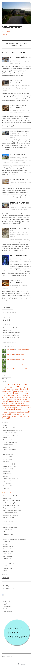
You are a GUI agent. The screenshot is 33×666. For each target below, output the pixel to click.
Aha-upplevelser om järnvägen (11, 332)
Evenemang (16, 259)
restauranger (12, 408)
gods (12, 395)
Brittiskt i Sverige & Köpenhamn (17, 61)
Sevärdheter (16, 162)
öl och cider (7, 418)
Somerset (24, 410)
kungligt (15, 399)
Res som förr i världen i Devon (11, 327)
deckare (9, 391)
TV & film (24, 88)
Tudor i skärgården (18, 154)
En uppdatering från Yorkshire (11, 507)
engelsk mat (8, 393)
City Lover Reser (7, 558)
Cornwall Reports (7, 529)
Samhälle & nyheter (8, 466)
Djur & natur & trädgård (21, 160)
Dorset (19, 391)
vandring (20, 414)
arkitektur (15, 384)
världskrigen (6, 416)
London (16, 234)
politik (4, 407)
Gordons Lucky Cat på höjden (11, 335)
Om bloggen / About (7, 31)
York (18, 416)
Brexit (16, 387)
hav (20, 395)
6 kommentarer (17, 63)
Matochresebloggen (8, 551)
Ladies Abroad (7, 553)
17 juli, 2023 (13, 133)
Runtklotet (5, 570)
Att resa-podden (7, 549)
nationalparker (15, 403)
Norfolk (22, 403)
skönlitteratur (10, 409)
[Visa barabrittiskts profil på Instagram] (7, 320)
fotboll (4, 395)
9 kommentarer (5, 288)
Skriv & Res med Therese (10, 527)
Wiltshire (13, 416)
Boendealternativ (13, 159)
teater (13, 412)
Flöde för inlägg (7, 606)
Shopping (5, 471)
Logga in (5, 604)
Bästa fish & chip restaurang (10, 515)
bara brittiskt (11, 27)
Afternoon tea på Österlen (20, 57)
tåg (8, 414)
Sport (4, 476)
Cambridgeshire (11, 389)
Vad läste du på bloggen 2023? (16, 82)
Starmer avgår (7, 330)
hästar (20, 397)
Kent (3, 399)
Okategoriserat (7, 459)
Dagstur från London (8, 432)
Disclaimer (4, 34)
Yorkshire (25, 416)
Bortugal (5, 544)
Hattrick (5, 536)
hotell (16, 397)
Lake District (20, 399)
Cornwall (23, 389)
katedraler (28, 397)
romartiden (25, 407)
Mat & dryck (27, 61)
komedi (7, 399)
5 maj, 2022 (13, 232)
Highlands (24, 395)
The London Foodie (8, 534)
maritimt (21, 401)
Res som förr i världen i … (23, 349)
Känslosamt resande (8, 517)
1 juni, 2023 (13, 157)
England (26, 87)
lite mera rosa (6, 524)
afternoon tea (6, 385)
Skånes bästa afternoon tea (16, 281)
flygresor (27, 393)
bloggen (11, 387)
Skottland (26, 234)
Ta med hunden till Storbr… (23, 368)
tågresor (12, 414)
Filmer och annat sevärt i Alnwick (12, 337)
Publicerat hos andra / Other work (11, 37)
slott (19, 410)
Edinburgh (25, 391)
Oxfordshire (18, 405)
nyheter (12, 405)
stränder (4, 412)
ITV (23, 397)
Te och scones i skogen (19, 179)
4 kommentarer (27, 261)
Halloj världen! (7, 541)
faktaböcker (17, 393)
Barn (29, 85)
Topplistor (19, 88)
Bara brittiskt (24, 60)
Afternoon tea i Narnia (19, 255)
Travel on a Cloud (7, 556)
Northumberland (6, 405)
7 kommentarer (5, 113)
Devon (14, 391)
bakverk (22, 385)
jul (24, 397)
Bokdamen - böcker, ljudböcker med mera (14, 539)
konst (10, 399)
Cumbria (4, 391)
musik (8, 403)
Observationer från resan (10, 512)
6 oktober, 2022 (13, 182)
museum (4, 403)
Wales (4, 488)
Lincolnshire (25, 399)
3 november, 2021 (14, 285)
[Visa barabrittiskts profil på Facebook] (3, 320)
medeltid (27, 401)
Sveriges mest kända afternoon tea (18, 107)
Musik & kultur (6, 454)
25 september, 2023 (14, 110)
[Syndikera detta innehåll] (2, 492)
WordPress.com (7, 611)
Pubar (11, 63)
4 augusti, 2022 (13, 207)
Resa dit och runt (13, 88)
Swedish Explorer (7, 561)
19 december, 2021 (14, 258)
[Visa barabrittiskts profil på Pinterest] (9, 320)
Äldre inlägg (7, 307)
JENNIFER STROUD (8, 563)
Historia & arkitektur (14, 135)
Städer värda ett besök (9, 478)
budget (24, 387)
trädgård (18, 412)
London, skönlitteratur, (9, 449)
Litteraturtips (6, 444)
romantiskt (19, 407)
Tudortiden (24, 412)
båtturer (4, 389)
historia (4, 397)
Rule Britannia (6, 532)
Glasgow (8, 395)
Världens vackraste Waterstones (12, 510)
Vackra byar (6, 486)
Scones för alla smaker (19, 131)
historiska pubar (10, 397)
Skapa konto (6, 601)
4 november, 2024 (14, 60)
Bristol (21, 387)
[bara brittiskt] (16, 12)
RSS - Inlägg (6, 585)
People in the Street (8, 546)
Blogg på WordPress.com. (7, 656)
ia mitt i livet (6, 566)
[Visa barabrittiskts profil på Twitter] (5, 320)
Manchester (15, 401)
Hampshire (15, 395)
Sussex (10, 412)
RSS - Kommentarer (8, 588)
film (22, 393)
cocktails (17, 389)
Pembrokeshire (25, 405)
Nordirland (6, 456)
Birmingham (5, 387)
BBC (26, 385)
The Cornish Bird (7, 568)
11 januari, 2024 (13, 85)
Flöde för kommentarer (9, 608)
